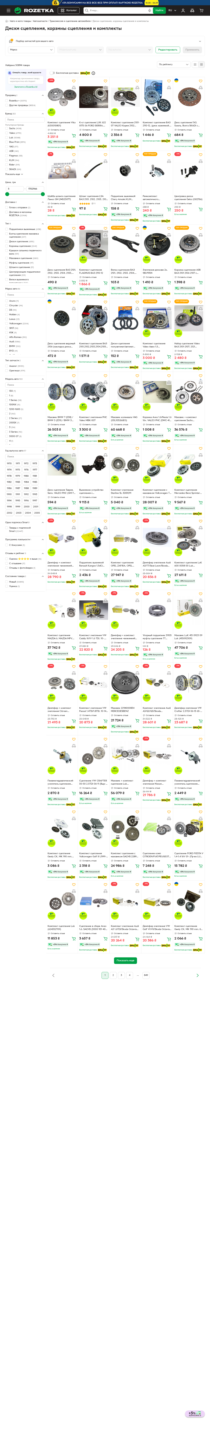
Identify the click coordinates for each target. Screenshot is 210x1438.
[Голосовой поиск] (149, 10)
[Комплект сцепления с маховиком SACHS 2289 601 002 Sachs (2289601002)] (125, 828)
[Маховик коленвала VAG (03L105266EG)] (125, 392)
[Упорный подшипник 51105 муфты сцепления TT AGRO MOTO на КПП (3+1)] (157, 610)
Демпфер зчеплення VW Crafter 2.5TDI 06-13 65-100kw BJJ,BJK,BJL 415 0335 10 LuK (188, 710)
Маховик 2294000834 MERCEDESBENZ (122, 709)
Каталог (71, 10)
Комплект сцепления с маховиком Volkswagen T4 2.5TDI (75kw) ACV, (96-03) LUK (157, 492)
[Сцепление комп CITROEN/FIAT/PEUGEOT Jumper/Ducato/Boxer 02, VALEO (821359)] (157, 828)
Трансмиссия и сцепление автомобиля (70, 21)
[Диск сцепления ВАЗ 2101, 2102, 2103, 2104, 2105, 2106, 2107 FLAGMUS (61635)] (62, 244)
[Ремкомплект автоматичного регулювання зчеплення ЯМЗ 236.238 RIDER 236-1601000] (157, 171)
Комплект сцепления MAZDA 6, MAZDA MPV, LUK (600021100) (60, 637)
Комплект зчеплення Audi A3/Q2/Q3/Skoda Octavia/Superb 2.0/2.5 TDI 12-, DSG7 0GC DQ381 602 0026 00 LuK (157, 710)
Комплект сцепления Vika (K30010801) (61, 124)
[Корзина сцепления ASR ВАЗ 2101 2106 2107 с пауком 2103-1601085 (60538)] (188, 244)
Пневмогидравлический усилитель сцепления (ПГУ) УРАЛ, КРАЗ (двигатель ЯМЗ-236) (60, 783)
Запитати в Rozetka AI (25, 87)
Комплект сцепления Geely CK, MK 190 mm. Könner (60, 855)
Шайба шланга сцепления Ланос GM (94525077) (61, 198)
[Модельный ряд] (80, 50)
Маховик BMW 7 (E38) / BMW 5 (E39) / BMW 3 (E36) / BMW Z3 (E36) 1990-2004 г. (60, 419)
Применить (192, 50)
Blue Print (17, 142)
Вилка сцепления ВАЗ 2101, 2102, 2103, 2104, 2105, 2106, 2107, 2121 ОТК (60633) (125, 272)
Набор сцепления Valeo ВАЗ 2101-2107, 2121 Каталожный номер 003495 (187, 346)
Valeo (15, 133)
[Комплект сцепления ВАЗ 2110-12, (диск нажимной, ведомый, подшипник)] (157, 97)
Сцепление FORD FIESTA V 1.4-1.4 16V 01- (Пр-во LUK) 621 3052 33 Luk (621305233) (188, 855)
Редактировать (167, 50)
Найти (159, 10)
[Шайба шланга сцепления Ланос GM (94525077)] (62, 171)
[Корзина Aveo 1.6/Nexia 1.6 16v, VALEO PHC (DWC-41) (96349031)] (157, 392)
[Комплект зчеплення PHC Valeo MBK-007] (93, 392)
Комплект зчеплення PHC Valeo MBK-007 (93, 419)
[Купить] (73, 135)
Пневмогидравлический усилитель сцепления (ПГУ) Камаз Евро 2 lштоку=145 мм (187, 783)
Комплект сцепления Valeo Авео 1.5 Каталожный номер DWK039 (154, 346)
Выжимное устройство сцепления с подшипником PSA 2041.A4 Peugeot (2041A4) (93, 492)
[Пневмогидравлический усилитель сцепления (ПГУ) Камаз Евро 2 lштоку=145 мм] (188, 755)
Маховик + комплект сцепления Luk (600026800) (122, 783)
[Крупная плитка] (195, 64)
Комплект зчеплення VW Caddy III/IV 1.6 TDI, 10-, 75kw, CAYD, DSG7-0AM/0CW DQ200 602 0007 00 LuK (92, 637)
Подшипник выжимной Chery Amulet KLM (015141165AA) (123, 198)
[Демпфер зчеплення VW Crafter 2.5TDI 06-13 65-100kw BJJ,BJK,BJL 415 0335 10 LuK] (188, 683)
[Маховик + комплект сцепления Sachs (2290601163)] (188, 392)
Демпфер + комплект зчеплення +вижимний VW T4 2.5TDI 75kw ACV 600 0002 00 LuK (61, 565)
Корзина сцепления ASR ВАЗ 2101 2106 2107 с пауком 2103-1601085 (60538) (187, 272)
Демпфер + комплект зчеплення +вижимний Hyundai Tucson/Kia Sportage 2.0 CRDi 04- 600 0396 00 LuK (125, 637)
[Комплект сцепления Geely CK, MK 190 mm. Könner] (62, 828)
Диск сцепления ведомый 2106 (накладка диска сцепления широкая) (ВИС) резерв (61, 346)
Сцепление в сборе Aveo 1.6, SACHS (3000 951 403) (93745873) (93, 928)
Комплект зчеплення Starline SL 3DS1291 (122, 491)
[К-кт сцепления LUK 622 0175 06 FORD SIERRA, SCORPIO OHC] (93, 97)
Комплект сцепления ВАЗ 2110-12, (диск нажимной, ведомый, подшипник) (156, 125)
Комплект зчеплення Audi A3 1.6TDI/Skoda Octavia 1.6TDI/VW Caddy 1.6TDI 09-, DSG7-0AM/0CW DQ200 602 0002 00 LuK (125, 928)
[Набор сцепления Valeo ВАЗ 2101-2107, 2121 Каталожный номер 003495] (188, 318)
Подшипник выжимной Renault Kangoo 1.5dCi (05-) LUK (91, 565)
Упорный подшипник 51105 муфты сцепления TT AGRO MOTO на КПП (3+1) (157, 637)
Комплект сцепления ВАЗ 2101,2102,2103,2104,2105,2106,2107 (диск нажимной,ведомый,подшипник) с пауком (93, 346)
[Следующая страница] (197, 975)
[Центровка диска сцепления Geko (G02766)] (188, 171)
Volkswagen (19, 324)
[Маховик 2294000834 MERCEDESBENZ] (125, 683)
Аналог (16, 366)
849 (146, 975)
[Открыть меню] (8, 10)
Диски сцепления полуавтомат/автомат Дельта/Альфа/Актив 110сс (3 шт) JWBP (125, 346)
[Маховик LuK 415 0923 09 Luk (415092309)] (188, 610)
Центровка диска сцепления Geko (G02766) (188, 198)
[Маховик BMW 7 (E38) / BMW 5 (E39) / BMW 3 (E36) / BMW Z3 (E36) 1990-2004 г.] (62, 392)
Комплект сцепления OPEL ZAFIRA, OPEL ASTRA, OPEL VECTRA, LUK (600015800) (123, 565)
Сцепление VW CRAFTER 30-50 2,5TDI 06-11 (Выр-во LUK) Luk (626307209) (93, 783)
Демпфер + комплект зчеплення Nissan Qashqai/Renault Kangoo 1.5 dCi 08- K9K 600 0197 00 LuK (156, 783)
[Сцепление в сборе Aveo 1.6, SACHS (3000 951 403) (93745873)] (93, 901)
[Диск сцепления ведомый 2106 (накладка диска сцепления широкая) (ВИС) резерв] (62, 318)
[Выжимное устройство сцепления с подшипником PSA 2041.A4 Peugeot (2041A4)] (93, 464)
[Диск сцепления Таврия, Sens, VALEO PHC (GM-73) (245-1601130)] (62, 464)
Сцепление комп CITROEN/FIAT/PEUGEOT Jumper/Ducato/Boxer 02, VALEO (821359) (156, 855)
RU (170, 10)
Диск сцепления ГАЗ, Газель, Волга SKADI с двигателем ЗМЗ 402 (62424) (186, 125)
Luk (14, 138)
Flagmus (15, 156)
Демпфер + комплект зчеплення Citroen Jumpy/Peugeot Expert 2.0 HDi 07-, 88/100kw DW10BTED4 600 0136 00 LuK (62, 710)
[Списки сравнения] (192, 10)
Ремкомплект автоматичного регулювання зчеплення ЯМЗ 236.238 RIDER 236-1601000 (156, 198)
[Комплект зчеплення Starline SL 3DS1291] (125, 464)
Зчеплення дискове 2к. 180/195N (155, 271)
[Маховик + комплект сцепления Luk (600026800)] (125, 755)
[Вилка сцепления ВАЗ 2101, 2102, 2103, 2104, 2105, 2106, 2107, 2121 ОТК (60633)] (125, 244)
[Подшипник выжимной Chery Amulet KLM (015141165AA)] (125, 171)
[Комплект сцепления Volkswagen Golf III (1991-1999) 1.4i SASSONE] (93, 828)
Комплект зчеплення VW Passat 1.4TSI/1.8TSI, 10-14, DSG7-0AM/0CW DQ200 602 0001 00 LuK (93, 710)
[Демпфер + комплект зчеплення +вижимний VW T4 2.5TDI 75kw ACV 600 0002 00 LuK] (62, 537)
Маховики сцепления (23, 258)
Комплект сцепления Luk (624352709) (61, 927)
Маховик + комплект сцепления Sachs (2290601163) (185, 419)
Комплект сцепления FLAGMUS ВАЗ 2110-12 (91, 271)
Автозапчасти (40, 21)
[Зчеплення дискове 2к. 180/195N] (157, 244)
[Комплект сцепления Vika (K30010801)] (62, 97)
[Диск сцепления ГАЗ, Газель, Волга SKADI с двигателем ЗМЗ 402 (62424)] (188, 97)
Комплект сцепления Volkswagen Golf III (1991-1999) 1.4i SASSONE (92, 855)
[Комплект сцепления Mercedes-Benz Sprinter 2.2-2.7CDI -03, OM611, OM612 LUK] (188, 464)
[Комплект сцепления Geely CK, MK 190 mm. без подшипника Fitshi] (188, 901)
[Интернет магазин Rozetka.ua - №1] (34, 10)
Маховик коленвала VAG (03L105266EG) (124, 419)
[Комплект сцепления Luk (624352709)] (62, 901)
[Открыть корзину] (201, 10)
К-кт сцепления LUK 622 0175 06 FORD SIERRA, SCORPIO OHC (92, 125)
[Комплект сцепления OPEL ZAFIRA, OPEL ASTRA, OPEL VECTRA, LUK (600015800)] (125, 537)
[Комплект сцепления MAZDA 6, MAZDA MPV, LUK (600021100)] (62, 610)
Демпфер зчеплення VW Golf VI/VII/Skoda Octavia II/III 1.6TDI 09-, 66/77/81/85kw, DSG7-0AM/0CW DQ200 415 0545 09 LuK (156, 928)
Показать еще (12, 174)
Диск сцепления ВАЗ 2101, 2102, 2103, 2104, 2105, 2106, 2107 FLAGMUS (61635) (62, 272)
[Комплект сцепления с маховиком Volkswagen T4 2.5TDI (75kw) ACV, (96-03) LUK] (157, 464)
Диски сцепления (21, 241)
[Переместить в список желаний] (73, 81)
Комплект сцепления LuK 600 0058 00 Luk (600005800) (188, 565)
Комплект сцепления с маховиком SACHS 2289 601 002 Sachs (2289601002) (123, 855)
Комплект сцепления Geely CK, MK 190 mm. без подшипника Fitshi (188, 928)
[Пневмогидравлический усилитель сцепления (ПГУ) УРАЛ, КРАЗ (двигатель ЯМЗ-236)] (62, 755)
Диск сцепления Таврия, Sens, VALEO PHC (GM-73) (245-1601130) (62, 492)
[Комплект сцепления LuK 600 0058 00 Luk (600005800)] (188, 537)
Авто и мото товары (20, 21)
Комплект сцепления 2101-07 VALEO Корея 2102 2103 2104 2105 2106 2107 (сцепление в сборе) (125, 125)
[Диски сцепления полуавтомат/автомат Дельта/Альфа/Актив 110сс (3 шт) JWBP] (125, 318)
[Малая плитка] (201, 64)
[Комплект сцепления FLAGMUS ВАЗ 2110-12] (93, 244)
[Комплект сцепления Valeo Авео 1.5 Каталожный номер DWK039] (157, 318)
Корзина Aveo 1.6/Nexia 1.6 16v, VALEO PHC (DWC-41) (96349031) (157, 419)
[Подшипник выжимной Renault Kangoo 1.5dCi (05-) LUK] (93, 537)
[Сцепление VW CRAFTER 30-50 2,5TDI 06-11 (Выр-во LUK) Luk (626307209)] (93, 755)
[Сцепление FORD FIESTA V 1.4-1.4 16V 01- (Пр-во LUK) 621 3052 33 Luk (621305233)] (188, 828)
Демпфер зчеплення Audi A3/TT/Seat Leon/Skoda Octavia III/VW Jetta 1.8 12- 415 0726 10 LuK (157, 565)
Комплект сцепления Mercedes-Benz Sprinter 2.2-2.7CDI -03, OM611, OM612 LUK (187, 492)
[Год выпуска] (129, 50)
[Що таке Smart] (93, 73)
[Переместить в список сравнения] (73, 87)
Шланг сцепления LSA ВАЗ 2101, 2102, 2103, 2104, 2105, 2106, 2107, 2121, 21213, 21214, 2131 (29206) (93, 198)
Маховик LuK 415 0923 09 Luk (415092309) (188, 637)
